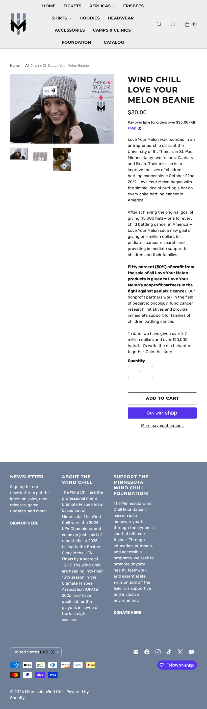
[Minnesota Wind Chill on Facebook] (146, 651)
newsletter (20, 492)
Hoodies (90, 18)
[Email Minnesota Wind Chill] (135, 651)
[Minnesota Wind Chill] (18, 24)
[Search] (159, 24)
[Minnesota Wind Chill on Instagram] (158, 651)
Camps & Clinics (112, 30)
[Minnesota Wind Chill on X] (180, 651)
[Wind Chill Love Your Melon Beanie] (62, 109)
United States (33, 652)
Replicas (100, 6)
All (27, 65)
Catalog (114, 42)
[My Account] (173, 24)
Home (49, 6)
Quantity (136, 360)
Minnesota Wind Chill (44, 691)
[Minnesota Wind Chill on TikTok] (169, 651)
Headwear (121, 18)
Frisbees (133, 6)
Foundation (76, 42)
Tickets (72, 6)
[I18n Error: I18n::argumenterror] (19, 153)
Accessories (70, 30)
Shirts (59, 18)
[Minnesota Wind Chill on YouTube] (191, 651)
